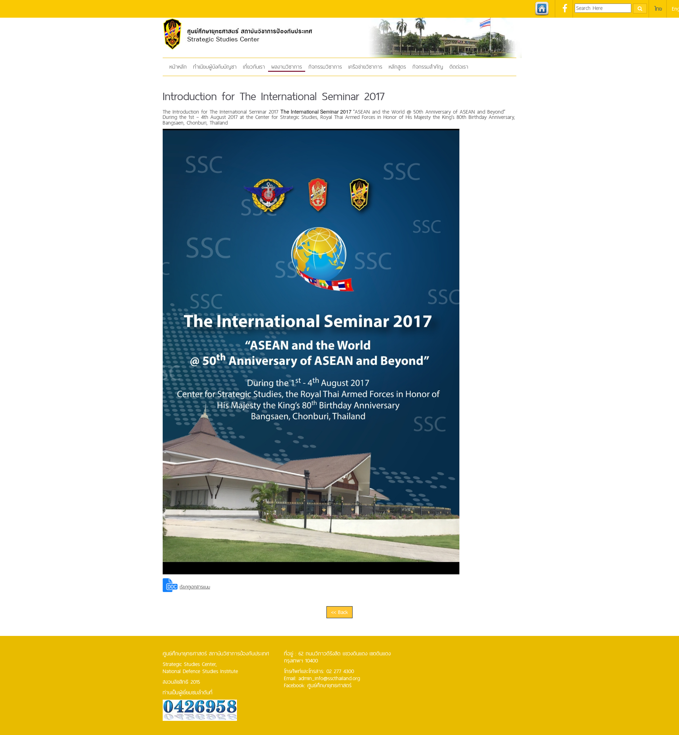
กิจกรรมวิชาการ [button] (325, 66)
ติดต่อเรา (458, 66)
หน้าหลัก (178, 66)
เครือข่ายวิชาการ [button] (365, 66)
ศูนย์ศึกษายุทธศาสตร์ (329, 685)
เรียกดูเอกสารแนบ (195, 587)
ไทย (658, 8)
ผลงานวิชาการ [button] (286, 66)
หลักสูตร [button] (397, 66)
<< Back (339, 612)
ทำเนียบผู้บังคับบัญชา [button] (215, 66)
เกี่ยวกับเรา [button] (254, 66)
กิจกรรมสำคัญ (427, 66)
